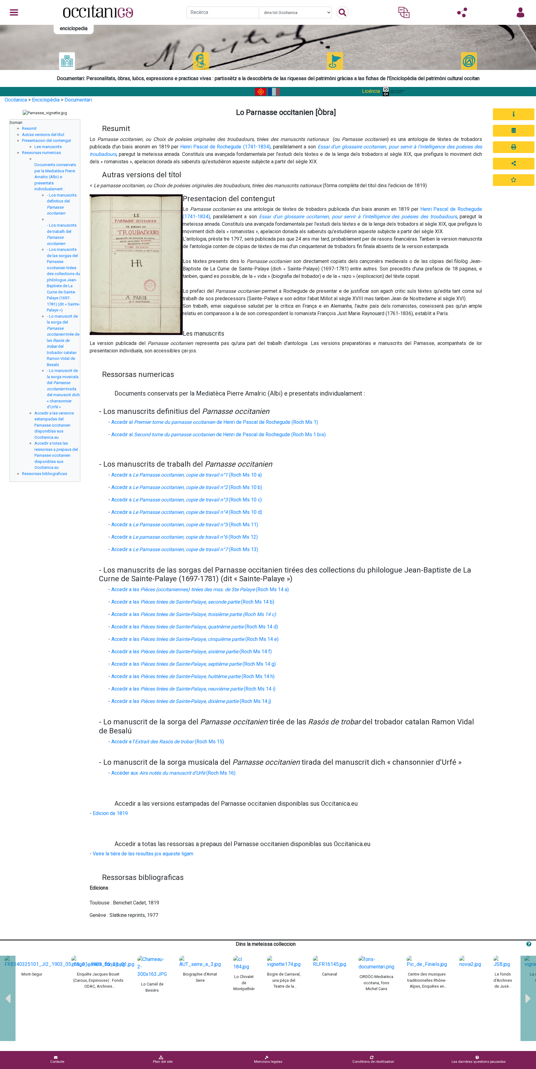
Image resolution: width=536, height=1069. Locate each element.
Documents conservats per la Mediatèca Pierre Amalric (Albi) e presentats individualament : (55, 176)
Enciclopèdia (46, 100)
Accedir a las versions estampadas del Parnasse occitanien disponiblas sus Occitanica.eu (54, 425)
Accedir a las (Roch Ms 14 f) (191, 652)
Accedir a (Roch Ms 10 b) (186, 487)
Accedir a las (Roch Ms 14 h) (193, 676)
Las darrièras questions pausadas (479, 1062)
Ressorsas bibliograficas (44, 473)
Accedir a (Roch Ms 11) (184, 525)
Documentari (78, 100)
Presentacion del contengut (46, 140)
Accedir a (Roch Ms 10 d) (186, 512)
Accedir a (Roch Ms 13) (184, 549)
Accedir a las (193, 614)
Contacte (57, 1062)
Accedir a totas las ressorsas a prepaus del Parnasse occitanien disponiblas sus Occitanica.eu (56, 455)
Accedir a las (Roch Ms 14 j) (191, 701)
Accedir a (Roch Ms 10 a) (186, 475)
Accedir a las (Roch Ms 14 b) (192, 602)
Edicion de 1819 (110, 813)
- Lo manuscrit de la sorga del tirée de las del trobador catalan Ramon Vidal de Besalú (63, 340)
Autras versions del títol (43, 134)
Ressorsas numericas (41, 152)
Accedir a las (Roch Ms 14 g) (193, 664)
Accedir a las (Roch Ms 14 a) (200, 589)
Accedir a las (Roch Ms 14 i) (193, 689)
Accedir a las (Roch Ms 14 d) (194, 627)
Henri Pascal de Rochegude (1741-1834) (225, 147)
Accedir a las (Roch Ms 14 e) (195, 639)
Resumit (29, 128)
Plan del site (162, 1062)
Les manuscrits (48, 146)
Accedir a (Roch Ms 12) (184, 537)
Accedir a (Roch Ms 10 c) (186, 500)
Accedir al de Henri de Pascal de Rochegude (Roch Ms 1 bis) (218, 434)
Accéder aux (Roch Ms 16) (173, 773)
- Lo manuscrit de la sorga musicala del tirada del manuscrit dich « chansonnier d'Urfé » (63, 388)
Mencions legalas (268, 1062)
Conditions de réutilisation (373, 1062)
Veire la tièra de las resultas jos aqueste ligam (143, 854)
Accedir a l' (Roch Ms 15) (167, 742)
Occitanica (16, 100)
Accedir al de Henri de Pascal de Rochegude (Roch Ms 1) (214, 422)
